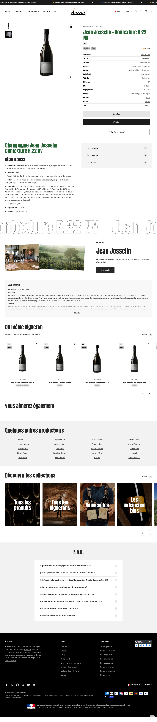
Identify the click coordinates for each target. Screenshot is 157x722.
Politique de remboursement (13, 698)
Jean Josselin (22, 380)
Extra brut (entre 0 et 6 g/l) (140, 94)
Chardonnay (132, 70)
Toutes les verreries (107, 667)
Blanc (148, 98)
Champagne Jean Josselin (92, 26)
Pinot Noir (139, 70)
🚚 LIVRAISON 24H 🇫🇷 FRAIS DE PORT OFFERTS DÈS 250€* (53, 2)
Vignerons (18, 11)
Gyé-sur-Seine (145, 62)
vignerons (27, 650)
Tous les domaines (106, 663)
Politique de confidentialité (13, 695)
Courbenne (146, 66)
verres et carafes (25, 655)
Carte (56, 11)
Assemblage (145, 74)
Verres (45, 11)
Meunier (147, 70)
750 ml (147, 102)
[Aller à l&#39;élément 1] (8, 26)
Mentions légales (38, 695)
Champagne (145, 55)
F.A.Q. (63, 655)
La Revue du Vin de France (70, 671)
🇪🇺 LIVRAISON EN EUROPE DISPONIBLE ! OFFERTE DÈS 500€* (102, 2)
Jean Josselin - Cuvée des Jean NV (22, 382)
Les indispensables (106, 647)
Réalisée (147, 86)
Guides (63, 675)
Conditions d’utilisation (87, 695)
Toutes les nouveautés (108, 651)
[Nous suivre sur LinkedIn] (33, 684)
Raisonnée (146, 78)
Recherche (64, 647)
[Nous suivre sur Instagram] (17, 684)
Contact (63, 651)
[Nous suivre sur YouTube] (28, 684)
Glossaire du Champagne (69, 667)
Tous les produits (106, 655)
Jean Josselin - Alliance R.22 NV (60, 382)
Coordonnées (27, 695)
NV (149, 82)
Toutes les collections (107, 671)
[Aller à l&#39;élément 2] (8, 35)
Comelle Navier (136, 66)
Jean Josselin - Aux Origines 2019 (134, 382)
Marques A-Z (65, 659)
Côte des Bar (145, 58)
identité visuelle (10, 660)
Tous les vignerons (106, 659)
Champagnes (32, 11)
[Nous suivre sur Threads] (22, 684)
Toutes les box (105, 675)
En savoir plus (105, 270)
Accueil (7, 11)
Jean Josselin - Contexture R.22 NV (97, 382)
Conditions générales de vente (54, 695)
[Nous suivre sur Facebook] (6, 684)
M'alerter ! (116, 122)
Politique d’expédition (71, 695)
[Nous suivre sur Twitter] (12, 684)
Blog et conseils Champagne (71, 663)
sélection (26, 652)
